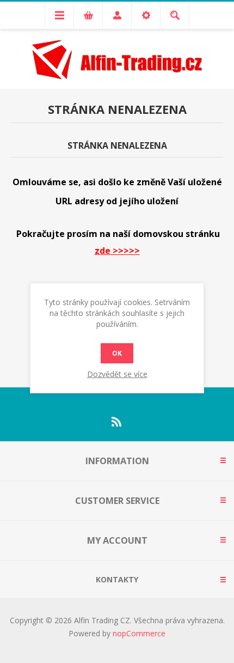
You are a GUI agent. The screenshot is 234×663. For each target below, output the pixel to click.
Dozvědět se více (117, 374)
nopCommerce (139, 633)
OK (117, 353)
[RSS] (117, 421)
